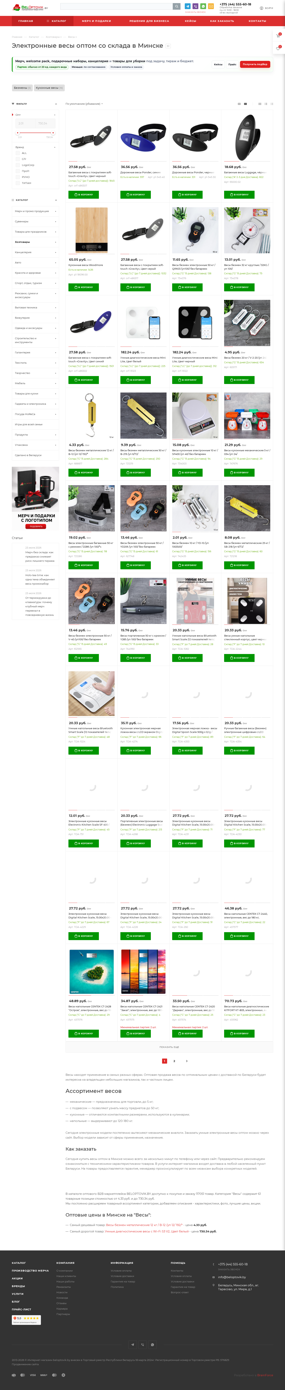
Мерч (19, 61)
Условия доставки (122, 1276)
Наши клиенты (66, 1276)
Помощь (178, 1262)
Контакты (177, 1270)
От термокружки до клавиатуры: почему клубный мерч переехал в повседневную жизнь (39, 606)
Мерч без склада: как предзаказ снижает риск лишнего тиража (39, 556)
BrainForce (265, 1375)
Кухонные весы (49, 88)
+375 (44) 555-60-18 (235, 4)
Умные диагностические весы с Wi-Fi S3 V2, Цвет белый (147, 1231)
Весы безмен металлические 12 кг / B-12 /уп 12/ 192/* (144, 1225)
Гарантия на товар (123, 1281)
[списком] (266, 104)
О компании (64, 1270)
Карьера (62, 1308)
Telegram (188, 6)
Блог (16, 1301)
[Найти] (176, 6)
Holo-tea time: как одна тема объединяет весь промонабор (40, 579)
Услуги (18, 1293)
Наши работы (65, 1281)
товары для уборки (128, 61)
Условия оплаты (121, 1270)
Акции (17, 1278)
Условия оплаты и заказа (126, 67)
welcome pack (38, 61)
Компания (65, 1262)
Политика (117, 1286)
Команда (62, 1297)
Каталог (19, 1262)
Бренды (18, 1286)
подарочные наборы (68, 61)
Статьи (17, 538)
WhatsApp (203, 6)
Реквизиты (63, 1286)
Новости (61, 1292)
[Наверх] (266, 1235)
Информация (122, 1262)
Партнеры (63, 1314)
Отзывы (61, 1303)
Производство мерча (30, 1270)
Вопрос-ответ (180, 1292)
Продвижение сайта (25, 1364)
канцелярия (98, 61)
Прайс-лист (21, 1309)
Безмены (22, 88)
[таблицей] (272, 104)
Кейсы (218, 64)
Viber (195, 6)
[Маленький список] (239, 104)
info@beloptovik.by (211, 6)
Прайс (232, 64)
